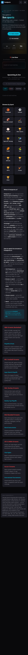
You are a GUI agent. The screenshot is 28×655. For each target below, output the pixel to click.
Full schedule (15, 38)
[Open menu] (25, 2)
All (5, 88)
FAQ (6, 316)
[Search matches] (20, 2)
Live (12, 88)
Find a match (15, 34)
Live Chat (15, 305)
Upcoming (18, 88)
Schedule (13, 284)
